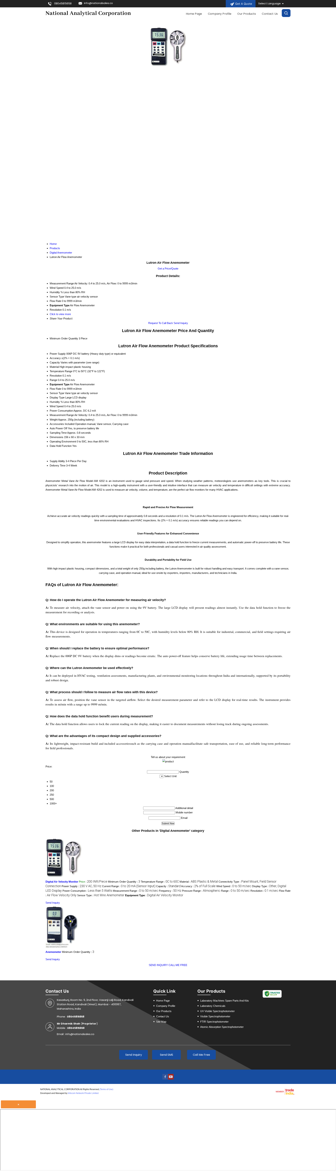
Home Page (194, 14)
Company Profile (219, 14)
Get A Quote (243, 3)
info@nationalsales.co (98, 3)
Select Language (269, 3)
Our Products (246, 14)
